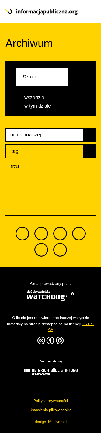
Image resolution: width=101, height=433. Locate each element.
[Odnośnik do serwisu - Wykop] (41, 250)
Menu (87, 11)
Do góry (50, 198)
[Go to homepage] (41, 12)
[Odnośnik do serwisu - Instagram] (60, 250)
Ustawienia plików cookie (50, 410)
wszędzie (34, 97)
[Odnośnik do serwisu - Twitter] (41, 233)
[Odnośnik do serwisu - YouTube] (79, 233)
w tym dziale (37, 106)
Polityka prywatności (50, 401)
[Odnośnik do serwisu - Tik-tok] (22, 233)
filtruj (15, 166)
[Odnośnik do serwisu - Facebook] (60, 233)
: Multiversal (51, 422)
